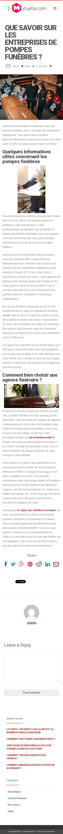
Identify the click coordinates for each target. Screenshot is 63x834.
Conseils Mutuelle (17, 798)
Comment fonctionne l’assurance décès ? (31, 739)
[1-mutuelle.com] (31, 8)
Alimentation (14, 791)
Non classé (14, 804)
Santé (27, 66)
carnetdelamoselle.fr (42, 437)
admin (16, 66)
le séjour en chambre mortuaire (36, 510)
